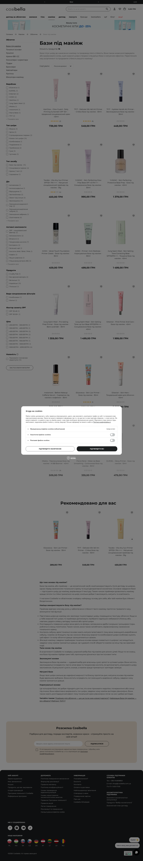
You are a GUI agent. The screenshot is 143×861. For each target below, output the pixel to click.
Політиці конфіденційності (102, 422)
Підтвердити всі (97, 449)
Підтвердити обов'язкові (50, 449)
